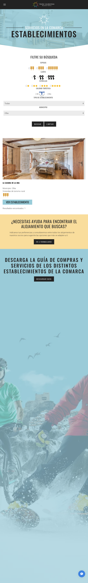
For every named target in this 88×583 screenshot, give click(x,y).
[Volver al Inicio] (44, 4)
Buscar (37, 124)
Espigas (43, 62)
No (50, 94)
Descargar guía (44, 279)
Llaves (43, 72)
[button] (4, 4)
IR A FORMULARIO (44, 242)
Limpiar (50, 124)
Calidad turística (43, 88)
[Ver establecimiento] (17, 202)
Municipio (43, 107)
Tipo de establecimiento (43, 97)
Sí (38, 94)
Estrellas (43, 81)
